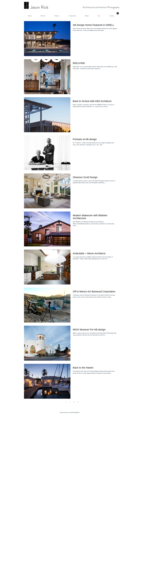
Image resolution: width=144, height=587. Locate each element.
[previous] (4, 499)
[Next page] (78, 402)
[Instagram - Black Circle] (118, 13)
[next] (139, 499)
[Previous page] (66, 402)
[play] (138, 585)
